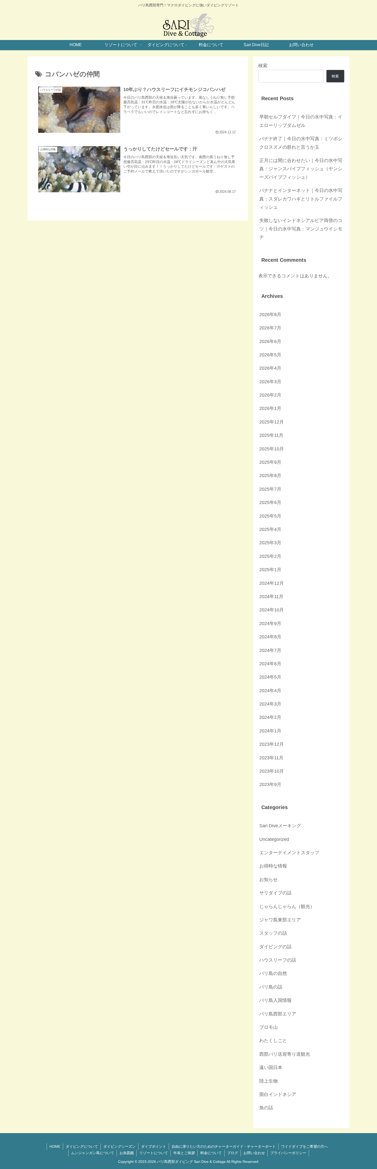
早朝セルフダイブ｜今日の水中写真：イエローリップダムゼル (300, 121)
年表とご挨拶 (184, 1153)
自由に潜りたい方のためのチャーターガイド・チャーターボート (224, 1146)
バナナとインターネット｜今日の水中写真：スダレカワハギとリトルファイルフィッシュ (300, 199)
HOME (54, 1146)
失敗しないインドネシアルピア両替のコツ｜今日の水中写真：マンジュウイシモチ (300, 229)
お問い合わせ (254, 1153)
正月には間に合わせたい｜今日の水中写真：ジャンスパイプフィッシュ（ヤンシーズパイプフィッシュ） (300, 169)
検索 (262, 65)
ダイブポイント (153, 1146)
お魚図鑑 (127, 1153)
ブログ (232, 1153)
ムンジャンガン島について (92, 1153)
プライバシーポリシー (288, 1153)
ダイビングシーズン (119, 1146)
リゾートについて (153, 1153)
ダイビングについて (82, 1146)
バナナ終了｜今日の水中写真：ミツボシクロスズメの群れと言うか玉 (300, 142)
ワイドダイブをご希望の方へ (304, 1146)
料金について (211, 1153)
